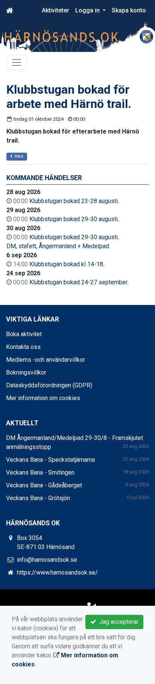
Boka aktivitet (24, 334)
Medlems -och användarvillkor (45, 359)
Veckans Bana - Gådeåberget (44, 485)
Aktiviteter (55, 10)
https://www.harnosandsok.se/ (57, 572)
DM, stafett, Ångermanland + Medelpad (57, 246)
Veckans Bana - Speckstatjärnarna (50, 459)
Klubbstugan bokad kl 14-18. (66, 264)
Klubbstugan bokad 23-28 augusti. (74, 201)
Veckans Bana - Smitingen (40, 472)
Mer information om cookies (43, 398)
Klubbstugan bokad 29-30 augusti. (74, 219)
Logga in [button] (88, 10)
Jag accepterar (117, 621)
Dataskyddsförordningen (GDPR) (49, 385)
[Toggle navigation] (16, 62)
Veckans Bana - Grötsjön (38, 498)
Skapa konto (129, 10)
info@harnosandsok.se (47, 559)
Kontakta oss (23, 346)
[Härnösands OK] (77, 36)
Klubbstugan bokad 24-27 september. (78, 282)
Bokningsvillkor (26, 372)
